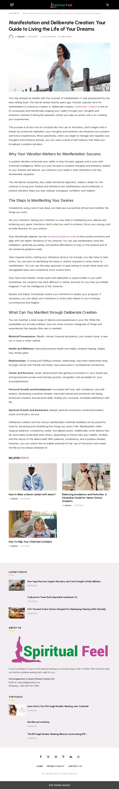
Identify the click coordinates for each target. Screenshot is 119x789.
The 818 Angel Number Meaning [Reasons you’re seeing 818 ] (56, 734)
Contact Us (75, 766)
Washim (21, 36)
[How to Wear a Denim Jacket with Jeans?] (33, 476)
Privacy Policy (55, 766)
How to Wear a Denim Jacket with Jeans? (32, 494)
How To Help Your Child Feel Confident (30, 541)
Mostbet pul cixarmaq (38, 722)
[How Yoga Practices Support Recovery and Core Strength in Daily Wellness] (17, 585)
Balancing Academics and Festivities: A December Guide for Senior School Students (84, 498)
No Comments (49, 36)
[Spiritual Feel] (61, 4)
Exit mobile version (59, 785)
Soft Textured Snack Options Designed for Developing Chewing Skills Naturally (66, 609)
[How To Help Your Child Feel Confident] (33, 524)
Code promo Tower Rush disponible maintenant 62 (52, 597)
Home (25, 13)
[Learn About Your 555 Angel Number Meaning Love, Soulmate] (17, 710)
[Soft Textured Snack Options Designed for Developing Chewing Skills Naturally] (17, 612)
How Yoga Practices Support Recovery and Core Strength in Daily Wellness (64, 581)
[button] (12, 4)
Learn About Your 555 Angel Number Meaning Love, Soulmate (58, 706)
